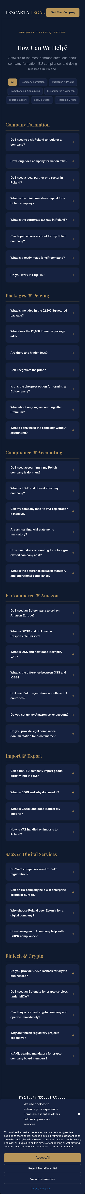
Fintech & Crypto (67, 100)
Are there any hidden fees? (29, 352)
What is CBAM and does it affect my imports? (35, 811)
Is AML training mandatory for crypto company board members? (35, 1056)
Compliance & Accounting (25, 91)
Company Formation (33, 82)
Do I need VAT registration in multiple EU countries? (38, 695)
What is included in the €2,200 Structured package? (38, 313)
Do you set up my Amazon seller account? (39, 714)
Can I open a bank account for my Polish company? (38, 238)
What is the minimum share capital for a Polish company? (37, 201)
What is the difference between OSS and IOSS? (38, 675)
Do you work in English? (27, 275)
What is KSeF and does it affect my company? (34, 490)
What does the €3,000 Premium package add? (37, 333)
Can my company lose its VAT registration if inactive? (39, 511)
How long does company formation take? (38, 161)
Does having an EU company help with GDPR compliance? (37, 933)
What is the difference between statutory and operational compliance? (38, 573)
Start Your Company (62, 12)
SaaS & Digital (42, 100)
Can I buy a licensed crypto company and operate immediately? (38, 1014)
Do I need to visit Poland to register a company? (35, 142)
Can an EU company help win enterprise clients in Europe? (38, 892)
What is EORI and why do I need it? (34, 792)
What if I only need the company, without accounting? (38, 430)
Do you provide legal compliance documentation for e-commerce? (33, 733)
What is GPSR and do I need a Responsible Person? (31, 633)
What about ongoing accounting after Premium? (36, 409)
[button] (79, 1114)
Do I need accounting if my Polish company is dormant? (33, 470)
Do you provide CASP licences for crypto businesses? (38, 973)
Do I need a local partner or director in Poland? (36, 180)
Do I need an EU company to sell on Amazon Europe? (35, 613)
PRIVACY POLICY (40, 1188)
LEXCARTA (25, 12)
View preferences (42, 1179)
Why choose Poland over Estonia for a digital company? (36, 913)
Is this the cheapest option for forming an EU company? (38, 389)
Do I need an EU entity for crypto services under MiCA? (39, 994)
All (12, 82)
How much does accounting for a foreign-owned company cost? (39, 552)
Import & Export (17, 100)
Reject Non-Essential (42, 1168)
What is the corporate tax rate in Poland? (38, 219)
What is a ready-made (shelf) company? (37, 257)
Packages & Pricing (63, 82)
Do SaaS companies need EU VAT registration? (33, 871)
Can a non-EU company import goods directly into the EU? (36, 773)
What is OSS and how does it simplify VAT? (36, 654)
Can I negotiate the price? (28, 370)
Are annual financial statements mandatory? (32, 532)
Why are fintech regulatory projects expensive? (34, 1035)
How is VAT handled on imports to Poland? (34, 832)
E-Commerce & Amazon (61, 91)
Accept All (43, 1157)
